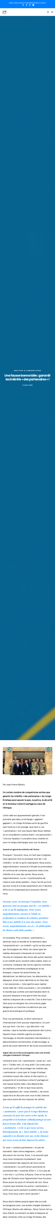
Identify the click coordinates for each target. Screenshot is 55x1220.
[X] (23, 5)
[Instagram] (30, 5)
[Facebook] (26, 5)
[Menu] (51, 12)
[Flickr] (33, 5)
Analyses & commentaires (27, 370)
